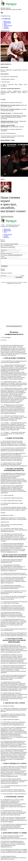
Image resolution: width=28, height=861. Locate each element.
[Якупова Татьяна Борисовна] (6, 192)
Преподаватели (8, 234)
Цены (5, 232)
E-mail (2, 256)
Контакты (6, 237)
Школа (2, 244)
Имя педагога (4, 255)
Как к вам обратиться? (7, 245)
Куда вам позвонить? (6, 253)
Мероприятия (7, 230)
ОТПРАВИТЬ (4, 266)
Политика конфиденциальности (14, 326)
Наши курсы (7, 229)
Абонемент (4, 250)
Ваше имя (3, 275)
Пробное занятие (5, 31)
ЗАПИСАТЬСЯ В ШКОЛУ (7, 216)
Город (2, 251)
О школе (6, 236)
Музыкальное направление (8, 247)
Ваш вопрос (4, 258)
